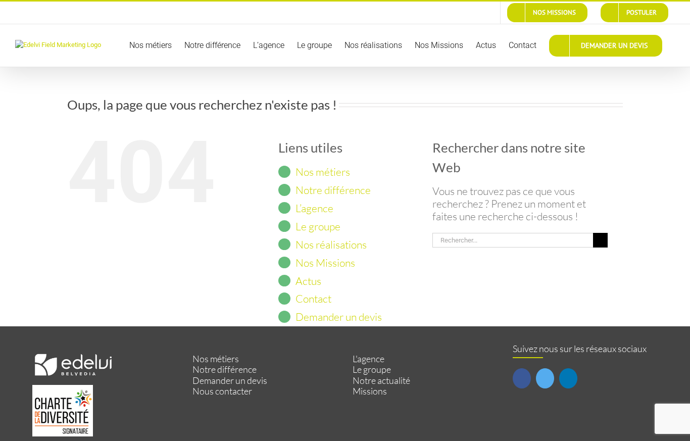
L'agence (368, 359)
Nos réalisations (331, 244)
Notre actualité (381, 380)
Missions (370, 391)
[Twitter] (545, 378)
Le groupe (317, 226)
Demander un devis (338, 316)
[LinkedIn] (568, 378)
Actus (308, 280)
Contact (313, 298)
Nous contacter (222, 391)
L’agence (314, 208)
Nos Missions (325, 262)
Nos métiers (322, 171)
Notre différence (333, 190)
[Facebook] (522, 378)
